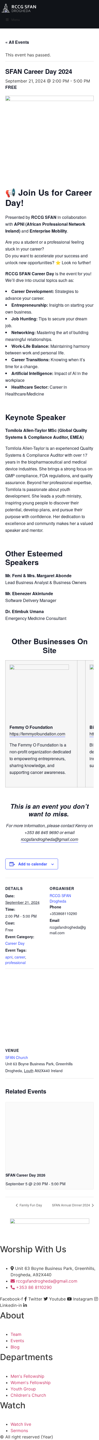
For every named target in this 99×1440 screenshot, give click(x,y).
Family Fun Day (30, 1205)
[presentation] (49, 1135)
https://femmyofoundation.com (37, 734)
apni (8, 957)
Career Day (15, 943)
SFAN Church (16, 1057)
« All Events (17, 42)
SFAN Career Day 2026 (25, 1175)
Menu (15, 20)
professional (15, 962)
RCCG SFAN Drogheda (60, 898)
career (20, 957)
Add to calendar (32, 863)
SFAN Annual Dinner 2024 (71, 1205)
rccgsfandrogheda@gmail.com (49, 839)
